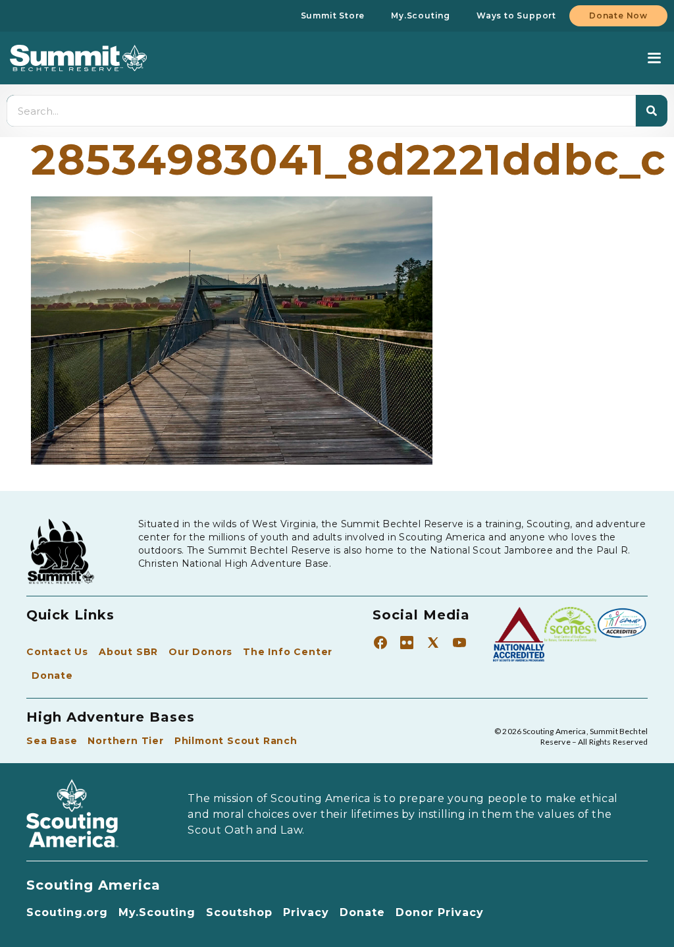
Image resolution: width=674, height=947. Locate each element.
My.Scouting (156, 912)
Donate (52, 675)
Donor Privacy (440, 912)
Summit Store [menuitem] (333, 15)
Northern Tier (125, 741)
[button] (654, 58)
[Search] (651, 111)
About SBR (128, 652)
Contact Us (57, 652)
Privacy (306, 912)
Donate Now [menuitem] (618, 15)
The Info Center (287, 652)
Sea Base (51, 741)
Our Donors (200, 652)
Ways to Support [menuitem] (516, 15)
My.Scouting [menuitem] (420, 15)
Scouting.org (67, 912)
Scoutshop (239, 912)
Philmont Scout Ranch (236, 741)
